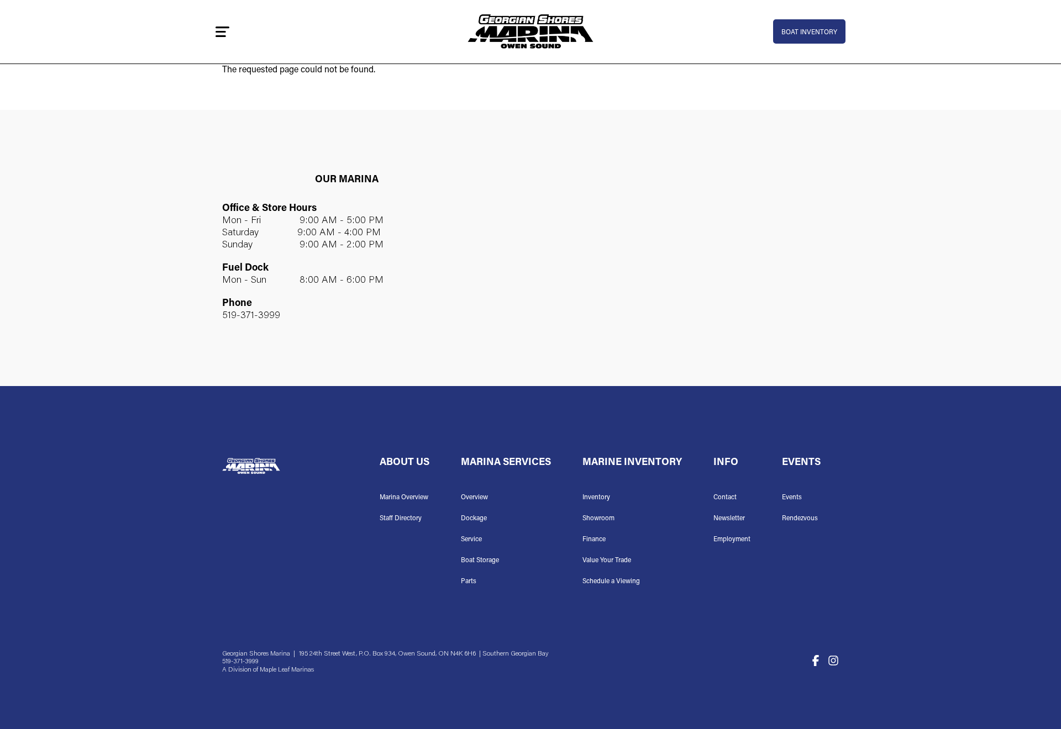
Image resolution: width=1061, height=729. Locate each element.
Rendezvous (800, 518)
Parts (468, 581)
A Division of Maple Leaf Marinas (268, 670)
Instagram (833, 660)
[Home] (530, 32)
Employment (731, 539)
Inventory (596, 497)
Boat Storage (480, 560)
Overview (474, 497)
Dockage (474, 518)
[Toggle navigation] (222, 31)
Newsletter (729, 518)
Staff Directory (401, 518)
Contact (725, 497)
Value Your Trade (606, 560)
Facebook (815, 660)
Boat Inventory (809, 32)
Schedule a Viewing (611, 581)
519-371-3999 (251, 316)
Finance (594, 539)
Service (471, 539)
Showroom (598, 518)
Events (792, 497)
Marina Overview (404, 497)
